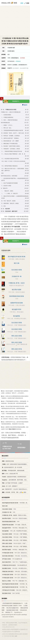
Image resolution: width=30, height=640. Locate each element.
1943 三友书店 (10, 593)
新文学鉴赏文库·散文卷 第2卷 (16, 256)
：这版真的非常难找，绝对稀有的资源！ (14, 477)
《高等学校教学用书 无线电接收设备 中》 (12, 603)
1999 (10, 521)
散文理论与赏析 (16, 289)
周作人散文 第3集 (16, 335)
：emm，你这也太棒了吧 (10, 473)
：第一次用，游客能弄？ (10, 486)
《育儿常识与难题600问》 (12, 608)
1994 (8, 509)
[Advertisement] (15, 21)
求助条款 (18, 61)
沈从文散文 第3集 (16, 329)
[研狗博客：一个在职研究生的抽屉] (9, 2)
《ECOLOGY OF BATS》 (8, 617)
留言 (21, 3)
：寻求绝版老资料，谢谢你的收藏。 (13, 470)
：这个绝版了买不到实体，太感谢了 (12, 483)
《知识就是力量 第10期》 (12, 610)
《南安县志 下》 (9, 612)
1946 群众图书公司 (14, 565)
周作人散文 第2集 (16, 342)
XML (13, 636)
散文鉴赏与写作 (16, 309)
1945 (8, 512)
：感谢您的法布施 (8, 461)
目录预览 (22, 58)
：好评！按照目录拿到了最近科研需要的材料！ (16, 464)
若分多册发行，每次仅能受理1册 (20, 68)
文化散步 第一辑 (16, 276)
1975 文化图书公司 (11, 559)
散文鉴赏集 (16, 316)
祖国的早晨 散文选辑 (16, 302)
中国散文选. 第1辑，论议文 (17, 283)
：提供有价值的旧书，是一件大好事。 (12, 467)
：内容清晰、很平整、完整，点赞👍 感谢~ (14, 492)
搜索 (27, 3)
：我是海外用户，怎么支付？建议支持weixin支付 (16, 489)
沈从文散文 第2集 (16, 269)
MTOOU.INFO (18, 634)
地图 (15, 636)
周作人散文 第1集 (16, 349)
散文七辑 (16, 263)
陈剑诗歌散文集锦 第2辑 (16, 296)
